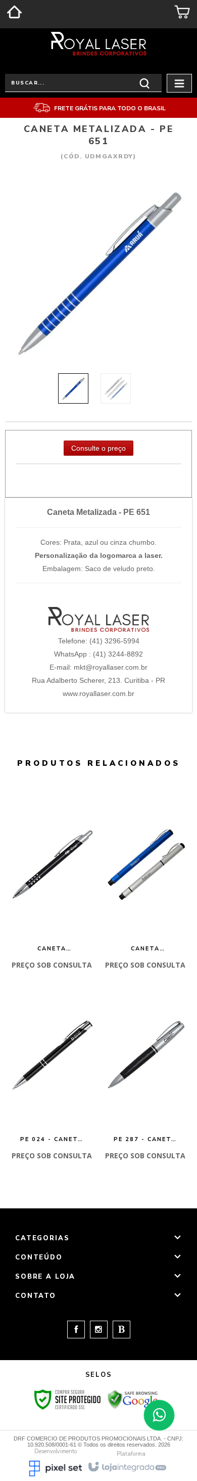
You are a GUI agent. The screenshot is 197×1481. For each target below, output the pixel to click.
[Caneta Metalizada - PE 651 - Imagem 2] (116, 388)
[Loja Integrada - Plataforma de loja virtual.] (126, 1466)
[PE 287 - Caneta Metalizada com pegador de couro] (145, 1074)
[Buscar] (144, 83)
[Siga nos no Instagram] (96, 1330)
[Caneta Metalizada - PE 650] (52, 884)
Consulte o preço (98, 448)
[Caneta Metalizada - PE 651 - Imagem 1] (73, 388)
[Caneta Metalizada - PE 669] (145, 884)
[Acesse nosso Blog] (119, 1330)
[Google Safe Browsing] (133, 1399)
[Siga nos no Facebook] (76, 1330)
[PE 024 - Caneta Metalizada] (52, 1074)
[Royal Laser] (98, 43)
